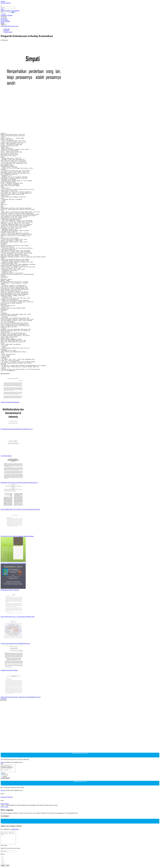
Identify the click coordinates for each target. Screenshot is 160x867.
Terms (6, 806)
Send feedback (5, 816)
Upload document (5, 10)
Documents (4, 797)
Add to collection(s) (6, 26)
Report (2, 803)
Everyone (5, 774)
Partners (7, 803)
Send (7, 865)
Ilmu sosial (7, 29)
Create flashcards (14, 10)
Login (2, 9)
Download (3, 698)
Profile (2, 23)
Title (2, 763)
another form (15, 829)
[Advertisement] (51, 44)
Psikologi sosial (8, 32)
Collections (9, 15)
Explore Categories (6, 3)
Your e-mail (4, 845)
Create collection (5, 778)
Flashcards (4, 15)
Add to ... (3, 24)
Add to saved (14, 26)
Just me (5, 776)
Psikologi (6, 30)
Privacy (3, 806)
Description (6, 767)
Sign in (3, 762)
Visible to (3, 773)
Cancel (3, 865)
